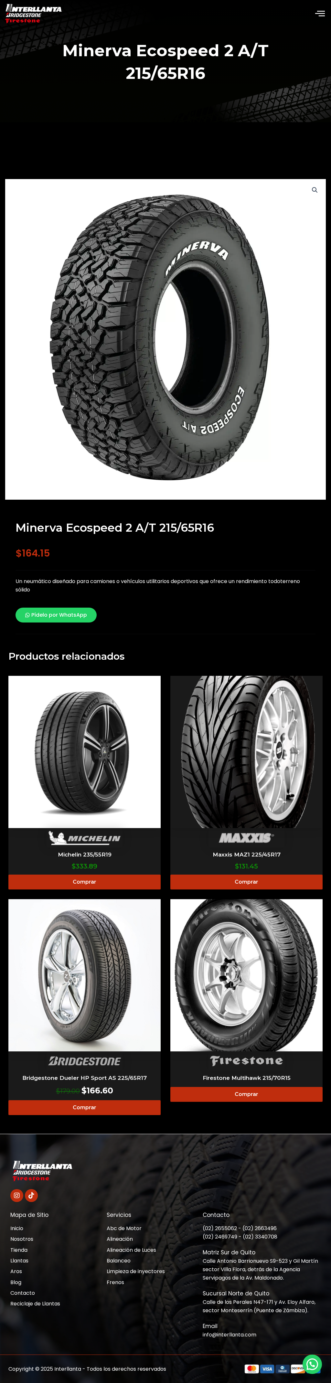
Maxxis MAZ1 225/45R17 (247, 854)
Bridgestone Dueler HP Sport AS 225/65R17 (84, 1078)
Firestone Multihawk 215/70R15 (247, 1078)
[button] (320, 14)
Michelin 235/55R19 (85, 854)
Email (210, 1326)
